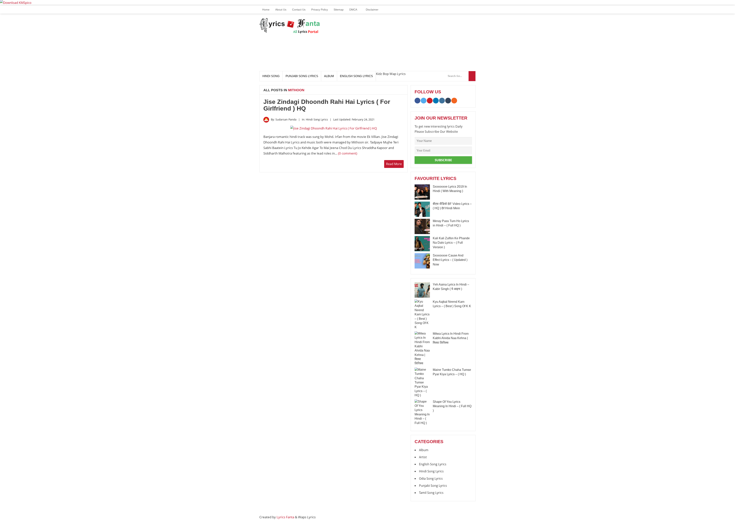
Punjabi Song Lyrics (302, 76)
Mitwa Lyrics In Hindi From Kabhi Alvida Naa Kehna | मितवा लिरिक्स (451, 338)
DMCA (353, 9)
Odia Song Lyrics (431, 478)
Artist (423, 457)
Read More (394, 164)
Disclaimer (371, 9)
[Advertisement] (406, 44)
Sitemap (339, 9)
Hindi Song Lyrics (317, 119)
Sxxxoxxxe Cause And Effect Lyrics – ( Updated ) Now (450, 260)
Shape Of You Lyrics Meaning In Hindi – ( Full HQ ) (452, 406)
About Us (280, 9)
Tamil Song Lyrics (431, 493)
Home (265, 9)
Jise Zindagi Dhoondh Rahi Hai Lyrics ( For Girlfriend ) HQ (326, 105)
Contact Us (298, 9)
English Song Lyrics (356, 76)
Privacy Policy (319, 9)
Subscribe (443, 160)
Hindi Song (271, 76)
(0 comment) (347, 153)
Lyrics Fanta (285, 517)
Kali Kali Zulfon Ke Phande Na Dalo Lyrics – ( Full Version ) (451, 243)
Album (329, 76)
